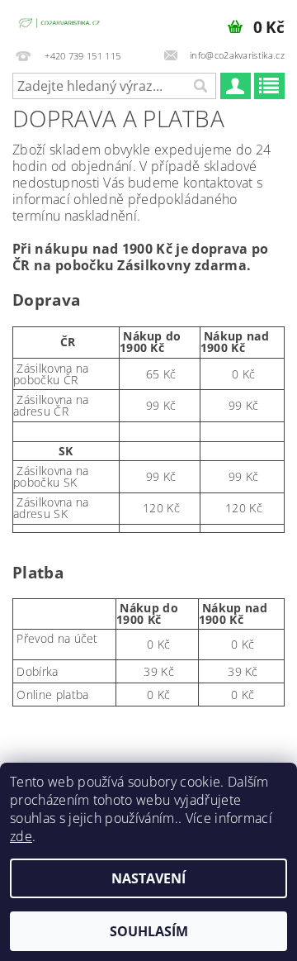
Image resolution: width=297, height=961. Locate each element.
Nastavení (148, 878)
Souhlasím (149, 931)
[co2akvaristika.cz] (60, 21)
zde (21, 836)
